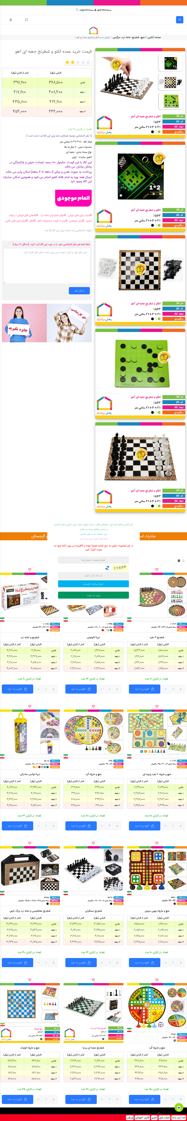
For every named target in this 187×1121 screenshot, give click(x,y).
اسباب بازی (164, 1118)
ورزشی (130, 1118)
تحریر (154, 1118)
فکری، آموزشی (142, 1118)
